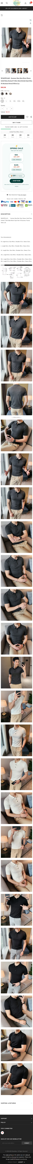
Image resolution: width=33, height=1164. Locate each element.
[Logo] (17, 3)
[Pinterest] (2, 1132)
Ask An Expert (22, 194)
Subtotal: (3, 112)
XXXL (18, 101)
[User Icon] (25, 3)
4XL (23, 101)
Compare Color (26, 62)
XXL (14, 101)
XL (10, 101)
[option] (16, 42)
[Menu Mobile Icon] (2, 3)
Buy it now (16, 122)
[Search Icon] (7, 3)
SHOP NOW (16, 180)
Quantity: (3, 105)
